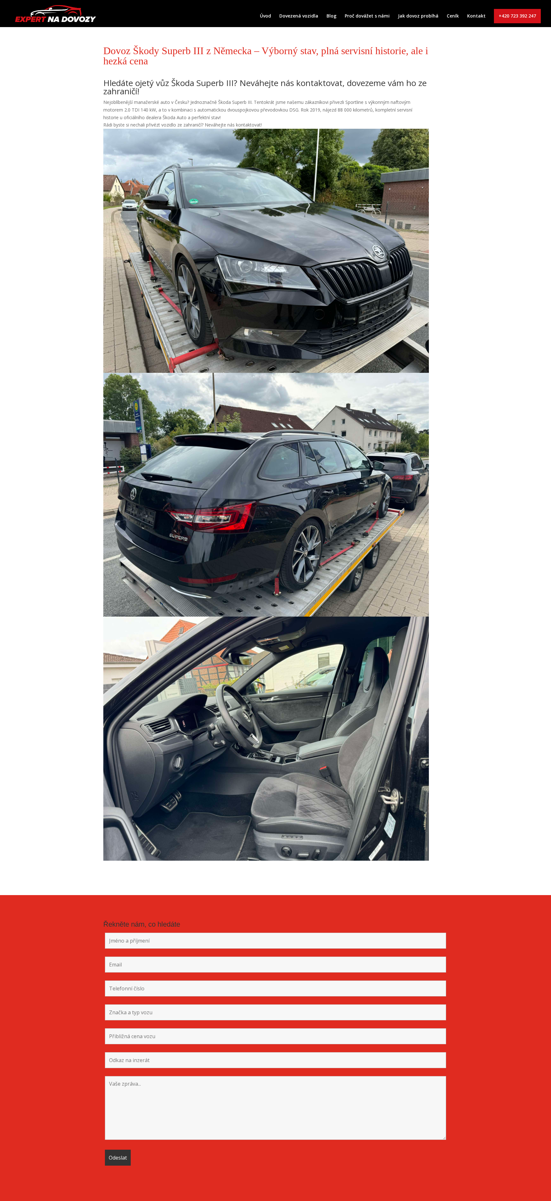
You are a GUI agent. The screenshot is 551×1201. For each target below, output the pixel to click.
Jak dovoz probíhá (418, 16)
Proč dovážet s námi (367, 16)
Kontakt (476, 16)
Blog (331, 16)
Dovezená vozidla (298, 16)
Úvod (265, 16)
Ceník (453, 16)
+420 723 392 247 (517, 16)
